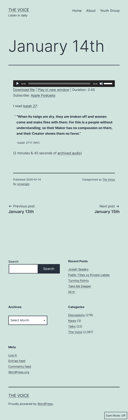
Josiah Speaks (78, 269)
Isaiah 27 (30, 106)
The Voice (18, 9)
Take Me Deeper (79, 286)
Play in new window (53, 90)
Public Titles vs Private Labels (89, 275)
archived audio (69, 153)
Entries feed (16, 361)
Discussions (76, 315)
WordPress (45, 404)
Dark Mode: (113, 415)
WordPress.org (18, 372)
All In (71, 292)
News (72, 320)
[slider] (108, 83)
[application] (64, 83)
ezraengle (23, 184)
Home (77, 11)
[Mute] (101, 83)
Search (13, 261)
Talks (72, 326)
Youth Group (110, 11)
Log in (12, 355)
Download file (24, 90)
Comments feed (19, 366)
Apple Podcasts (43, 95)
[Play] (17, 83)
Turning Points (78, 280)
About (91, 11)
